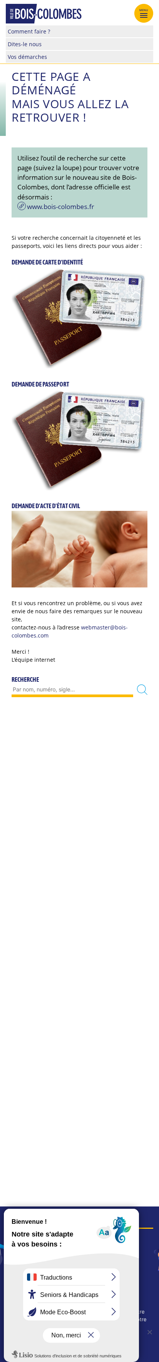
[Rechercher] (142, 689)
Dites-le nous (25, 44)
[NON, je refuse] (149, 1332)
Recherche (25, 679)
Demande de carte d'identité (47, 262)
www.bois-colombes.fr (60, 206)
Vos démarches (27, 56)
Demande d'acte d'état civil (46, 505)
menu (144, 10)
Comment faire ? (29, 31)
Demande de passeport (40, 384)
